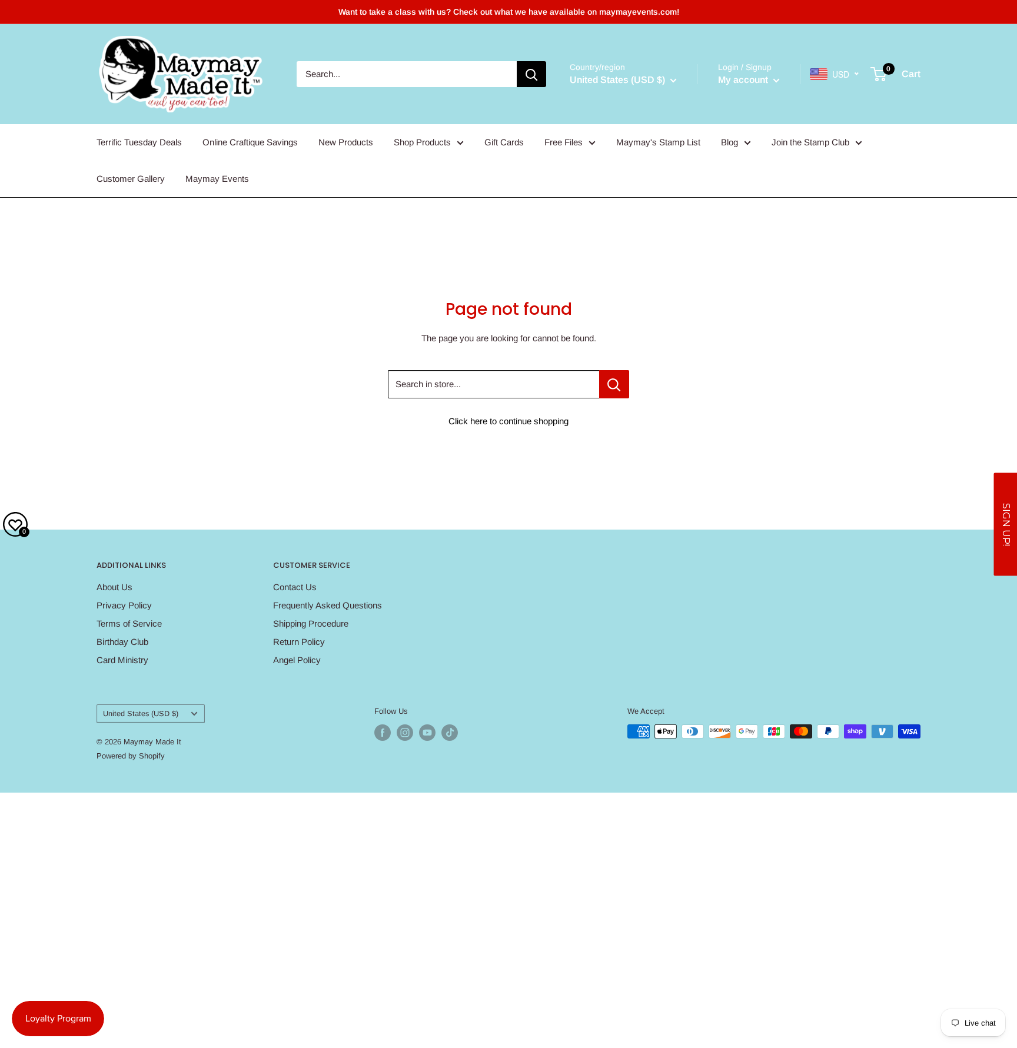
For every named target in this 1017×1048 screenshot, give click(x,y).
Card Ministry (122, 660)
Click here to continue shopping (508, 421)
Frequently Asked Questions (327, 605)
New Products (345, 142)
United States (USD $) (140, 713)
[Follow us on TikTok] (449, 732)
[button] (1005, 524)
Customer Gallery (131, 179)
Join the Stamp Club (810, 142)
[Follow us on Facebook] (382, 732)
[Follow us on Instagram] (405, 732)
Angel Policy (297, 660)
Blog (729, 142)
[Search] (531, 74)
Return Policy (299, 642)
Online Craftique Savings (250, 142)
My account (744, 80)
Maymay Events (217, 179)
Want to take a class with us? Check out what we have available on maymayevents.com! (508, 11)
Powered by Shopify (131, 755)
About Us (114, 587)
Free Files (563, 142)
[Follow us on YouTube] (427, 732)
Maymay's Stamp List (658, 142)
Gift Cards (504, 142)
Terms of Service (129, 623)
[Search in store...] (614, 384)
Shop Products (422, 142)
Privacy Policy (124, 605)
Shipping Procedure (310, 623)
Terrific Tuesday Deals (139, 142)
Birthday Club (122, 642)
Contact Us (295, 587)
